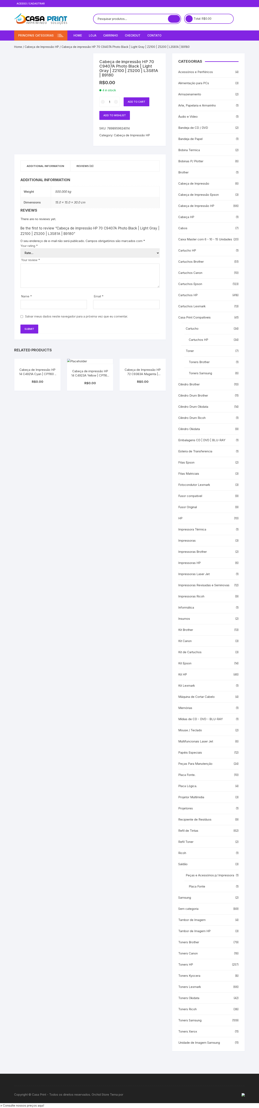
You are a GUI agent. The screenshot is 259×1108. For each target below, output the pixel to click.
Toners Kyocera (189, 976)
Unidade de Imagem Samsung (199, 1043)
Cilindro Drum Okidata (193, 407)
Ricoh (182, 853)
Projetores (185, 808)
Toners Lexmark (189, 987)
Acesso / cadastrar (30, 3)
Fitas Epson (186, 462)
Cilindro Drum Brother (193, 395)
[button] (22, 1105)
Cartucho (192, 328)
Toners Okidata (188, 998)
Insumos (184, 619)
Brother (183, 172)
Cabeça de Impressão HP (42, 46)
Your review (30, 260)
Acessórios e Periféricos (195, 72)
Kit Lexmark (186, 685)
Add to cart (136, 101)
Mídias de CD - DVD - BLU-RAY (200, 719)
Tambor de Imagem (192, 920)
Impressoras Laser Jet (194, 574)
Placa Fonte (197, 886)
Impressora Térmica (192, 529)
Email (98, 296)
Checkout (132, 35)
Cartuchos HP (188, 295)
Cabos (182, 228)
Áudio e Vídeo (188, 116)
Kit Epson (184, 663)
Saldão (183, 864)
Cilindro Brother (189, 384)
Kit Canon (185, 641)
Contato (154, 35)
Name (26, 296)
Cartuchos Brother (191, 262)
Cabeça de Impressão (193, 183)
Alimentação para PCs (193, 83)
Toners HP (185, 964)
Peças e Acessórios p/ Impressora (210, 875)
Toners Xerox (187, 1031)
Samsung (184, 897)
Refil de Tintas (188, 831)
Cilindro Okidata (189, 429)
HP (180, 518)
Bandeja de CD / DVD (193, 128)
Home (77, 35)
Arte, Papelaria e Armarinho (197, 105)
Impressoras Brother (192, 552)
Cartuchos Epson (190, 284)
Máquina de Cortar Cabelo (196, 697)
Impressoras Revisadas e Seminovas (203, 585)
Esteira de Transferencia (195, 451)
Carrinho (110, 35)
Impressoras (187, 540)
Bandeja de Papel (190, 139)
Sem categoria (188, 909)
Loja (92, 35)
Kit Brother (185, 630)
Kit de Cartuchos (190, 652)
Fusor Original (187, 507)
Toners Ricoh (187, 1009)
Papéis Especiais (190, 752)
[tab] (45, 166)
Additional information (45, 166)
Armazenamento (189, 94)
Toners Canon (188, 953)
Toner (190, 351)
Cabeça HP (186, 217)
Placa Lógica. (187, 786)
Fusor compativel (190, 496)
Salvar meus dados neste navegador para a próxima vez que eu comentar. (76, 316)
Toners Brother (199, 362)
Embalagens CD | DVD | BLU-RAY (201, 440)
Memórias (185, 708)
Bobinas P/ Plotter (190, 161)
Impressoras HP (189, 563)
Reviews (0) (84, 166)
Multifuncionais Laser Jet (195, 741)
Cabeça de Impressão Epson (198, 195)
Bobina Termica (189, 150)
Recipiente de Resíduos (194, 819)
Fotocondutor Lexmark (194, 485)
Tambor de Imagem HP (194, 931)
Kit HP (182, 674)
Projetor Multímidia (191, 797)
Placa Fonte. (186, 775)
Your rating (29, 246)
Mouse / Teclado (190, 730)
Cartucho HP (187, 250)
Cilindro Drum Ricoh (192, 418)
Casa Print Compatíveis (194, 317)
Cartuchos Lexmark (192, 306)
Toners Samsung (200, 373)
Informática (186, 607)
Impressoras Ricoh (191, 596)
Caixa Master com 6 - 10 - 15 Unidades (205, 239)
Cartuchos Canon (190, 273)
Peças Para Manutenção (195, 764)
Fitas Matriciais (188, 473)
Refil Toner (185, 842)
